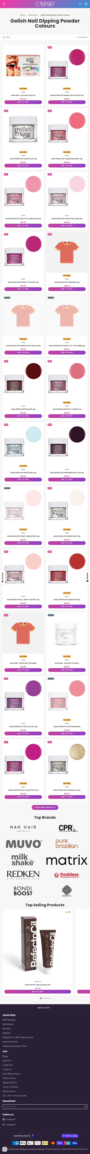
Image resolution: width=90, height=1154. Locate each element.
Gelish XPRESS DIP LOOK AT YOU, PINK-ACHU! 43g (23, 200)
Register (6, 1033)
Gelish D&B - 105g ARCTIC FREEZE (66, 643)
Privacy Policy (9, 1078)
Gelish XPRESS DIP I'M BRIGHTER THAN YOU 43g (23, 325)
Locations (7, 1069)
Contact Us (8, 1065)
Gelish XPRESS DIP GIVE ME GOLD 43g (66, 770)
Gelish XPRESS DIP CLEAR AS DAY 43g (23, 138)
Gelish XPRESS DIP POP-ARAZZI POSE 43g (23, 770)
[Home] (45, 4)
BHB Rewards (9, 1020)
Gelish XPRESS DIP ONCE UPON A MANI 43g (66, 200)
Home (22, 15)
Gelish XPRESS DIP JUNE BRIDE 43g (66, 262)
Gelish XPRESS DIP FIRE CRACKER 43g (66, 706)
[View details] (23, 828)
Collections (33, 15)
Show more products (44, 807)
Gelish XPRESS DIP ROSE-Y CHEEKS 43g (66, 389)
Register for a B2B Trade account (18, 1037)
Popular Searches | (53, 1149)
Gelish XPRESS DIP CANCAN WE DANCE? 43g (66, 138)
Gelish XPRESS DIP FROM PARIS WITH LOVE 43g (66, 452)
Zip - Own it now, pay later (14, 1095)
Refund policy (9, 1091)
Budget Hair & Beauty (18, 1149)
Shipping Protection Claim (15, 1046)
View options (23, 352)
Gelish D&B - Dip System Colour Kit (23, 75)
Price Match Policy (11, 1074)
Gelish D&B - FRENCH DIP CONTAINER (23, 643)
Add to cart (23, 102)
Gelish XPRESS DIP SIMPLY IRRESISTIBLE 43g (23, 516)
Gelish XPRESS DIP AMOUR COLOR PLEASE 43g (66, 75)
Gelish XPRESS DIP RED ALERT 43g (23, 389)
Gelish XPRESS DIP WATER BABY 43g (23, 452)
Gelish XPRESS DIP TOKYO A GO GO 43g (23, 706)
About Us (7, 1060)
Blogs (5, 1056)
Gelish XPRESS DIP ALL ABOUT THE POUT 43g (23, 579)
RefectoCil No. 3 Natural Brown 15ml (38, 952)
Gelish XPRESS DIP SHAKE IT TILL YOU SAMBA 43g (66, 325)
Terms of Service (10, 1087)
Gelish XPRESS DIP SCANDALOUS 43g (66, 579)
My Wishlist (8, 1024)
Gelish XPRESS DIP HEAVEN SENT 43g (66, 516)
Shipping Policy (10, 1082)
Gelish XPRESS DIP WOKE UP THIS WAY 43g (23, 262)
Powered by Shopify (36, 1149)
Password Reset (10, 1042)
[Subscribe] (84, 1106)
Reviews (6, 1028)
